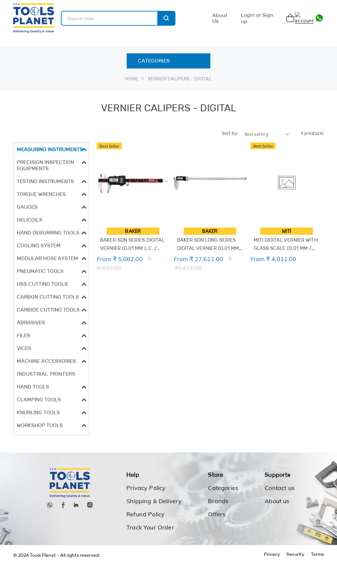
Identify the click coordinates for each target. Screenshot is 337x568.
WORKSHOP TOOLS (40, 425)
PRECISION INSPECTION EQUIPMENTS (45, 165)
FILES (23, 335)
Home (131, 79)
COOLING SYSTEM (39, 245)
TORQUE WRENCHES (41, 194)
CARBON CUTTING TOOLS (48, 297)
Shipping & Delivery (154, 501)
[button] (51, 149)
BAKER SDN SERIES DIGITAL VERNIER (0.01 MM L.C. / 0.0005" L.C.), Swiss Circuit (132, 244)
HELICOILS (29, 220)
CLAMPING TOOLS (39, 399)
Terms (317, 554)
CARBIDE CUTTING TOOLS (48, 310)
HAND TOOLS (33, 387)
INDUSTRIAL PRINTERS (46, 374)
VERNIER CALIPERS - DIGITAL (180, 79)
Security (295, 554)
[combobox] (118, 18)
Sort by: (230, 133)
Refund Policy (145, 514)
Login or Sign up (257, 18)
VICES (24, 348)
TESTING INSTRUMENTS (45, 181)
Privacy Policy (146, 488)
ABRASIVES (31, 322)
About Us (219, 18)
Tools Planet (43, 555)
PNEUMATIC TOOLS (40, 271)
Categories (223, 488)
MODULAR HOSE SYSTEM (47, 258)
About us (277, 501)
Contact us (280, 488)
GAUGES (27, 207)
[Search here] (166, 18)
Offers (216, 514)
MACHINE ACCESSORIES (46, 361)
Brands (218, 501)
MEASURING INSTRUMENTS (50, 149)
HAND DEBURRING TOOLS (48, 233)
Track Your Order (150, 527)
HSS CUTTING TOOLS (42, 284)
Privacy (272, 554)
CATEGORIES (154, 61)
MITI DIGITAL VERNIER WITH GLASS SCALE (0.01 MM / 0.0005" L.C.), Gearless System (286, 244)
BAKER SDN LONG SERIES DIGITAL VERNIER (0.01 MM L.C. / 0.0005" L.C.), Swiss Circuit (208, 244)
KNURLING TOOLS (38, 412)
